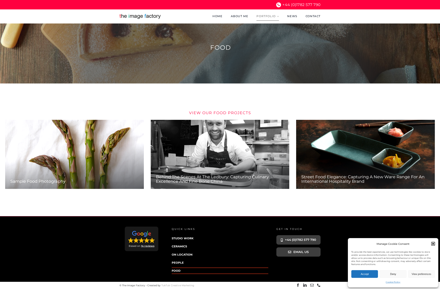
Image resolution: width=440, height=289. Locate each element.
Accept (365, 274)
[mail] (312, 285)
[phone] (319, 285)
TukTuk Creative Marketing (177, 285)
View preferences (421, 274)
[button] (433, 243)
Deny (393, 274)
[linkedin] (305, 285)
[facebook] (298, 285)
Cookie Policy (393, 282)
